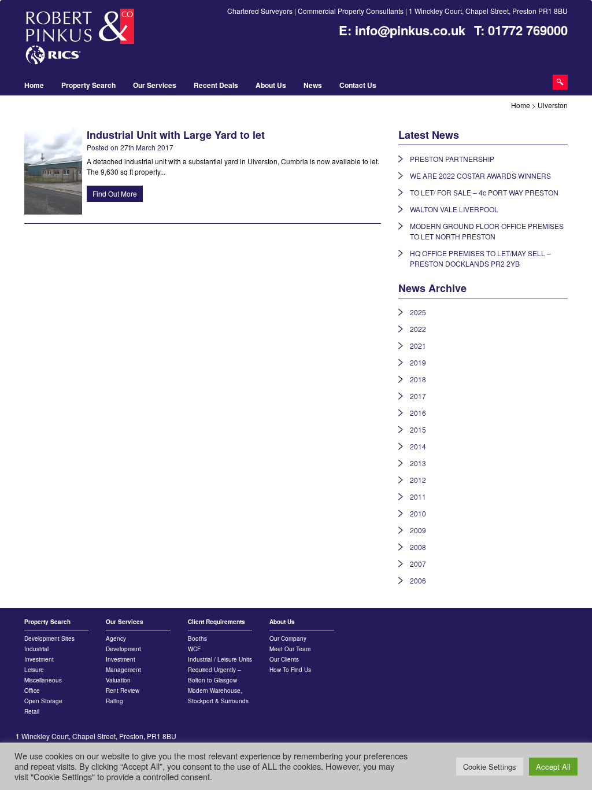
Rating (114, 701)
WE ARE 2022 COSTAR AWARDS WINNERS (480, 175)
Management (123, 670)
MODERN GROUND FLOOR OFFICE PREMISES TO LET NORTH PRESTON (487, 231)
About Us (271, 85)
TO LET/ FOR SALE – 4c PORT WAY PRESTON (484, 192)
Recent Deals (216, 85)
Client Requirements (216, 622)
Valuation (118, 680)
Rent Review (122, 690)
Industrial (36, 649)
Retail (31, 711)
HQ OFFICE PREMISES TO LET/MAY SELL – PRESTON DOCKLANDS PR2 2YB (480, 258)
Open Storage (43, 701)
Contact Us (357, 85)
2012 (418, 480)
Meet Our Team (289, 649)
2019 (418, 362)
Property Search (88, 85)
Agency (116, 638)
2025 (418, 312)
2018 (418, 379)
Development (123, 649)
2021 (418, 345)
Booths (197, 638)
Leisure (34, 670)
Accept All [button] (553, 766)
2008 (418, 547)
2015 (418, 429)
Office (32, 690)
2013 (418, 463)
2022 (418, 329)
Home (34, 85)
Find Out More (114, 193)
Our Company (287, 638)
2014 (418, 446)
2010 (418, 513)
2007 (418, 563)
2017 (418, 396)
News (313, 85)
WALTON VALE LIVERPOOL (454, 209)
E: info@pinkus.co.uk (402, 30)
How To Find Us (290, 670)
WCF (194, 649)
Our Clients (284, 659)
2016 (418, 413)
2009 (418, 530)
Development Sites (49, 638)
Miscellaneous (43, 680)
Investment (39, 659)
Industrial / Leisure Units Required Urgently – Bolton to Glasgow (220, 669)
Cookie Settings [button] (489, 766)
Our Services (154, 85)
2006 (418, 580)
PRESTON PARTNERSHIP (452, 159)
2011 (418, 496)
